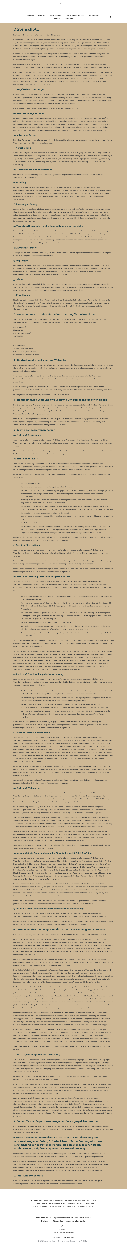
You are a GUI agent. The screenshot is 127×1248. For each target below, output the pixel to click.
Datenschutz (26, 29)
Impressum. (65, 572)
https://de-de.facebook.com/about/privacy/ (75, 1029)
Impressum (65, 454)
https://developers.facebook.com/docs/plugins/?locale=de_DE (61, 982)
